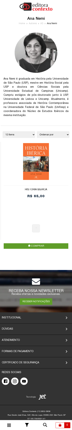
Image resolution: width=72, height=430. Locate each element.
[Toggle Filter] (27, 425)
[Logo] (36, 10)
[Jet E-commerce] (36, 397)
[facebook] (5, 381)
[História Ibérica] (36, 161)
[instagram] (14, 381)
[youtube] (24, 381)
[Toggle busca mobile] (9, 425)
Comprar (37, 246)
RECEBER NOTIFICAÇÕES (36, 302)
